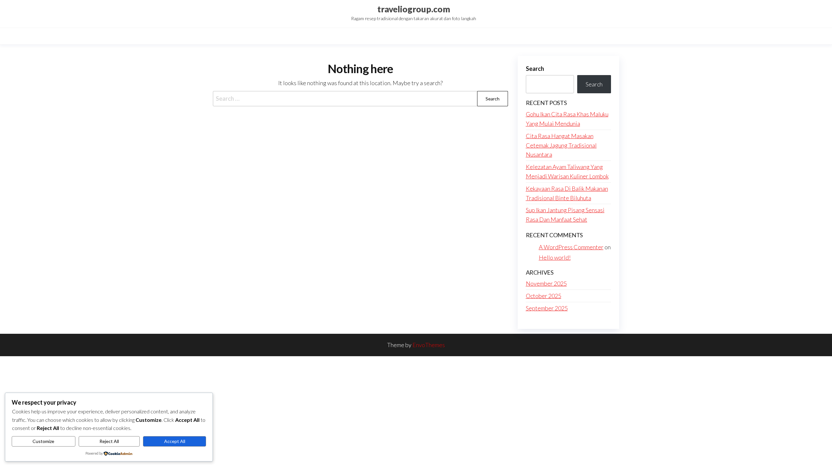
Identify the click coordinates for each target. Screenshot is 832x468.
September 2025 (547, 308)
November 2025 (546, 283)
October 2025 (543, 295)
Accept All (174, 441)
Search (535, 68)
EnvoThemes (428, 344)
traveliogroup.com (413, 9)
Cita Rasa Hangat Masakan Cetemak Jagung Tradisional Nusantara (561, 145)
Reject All (109, 441)
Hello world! (555, 257)
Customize (43, 441)
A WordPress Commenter (571, 247)
